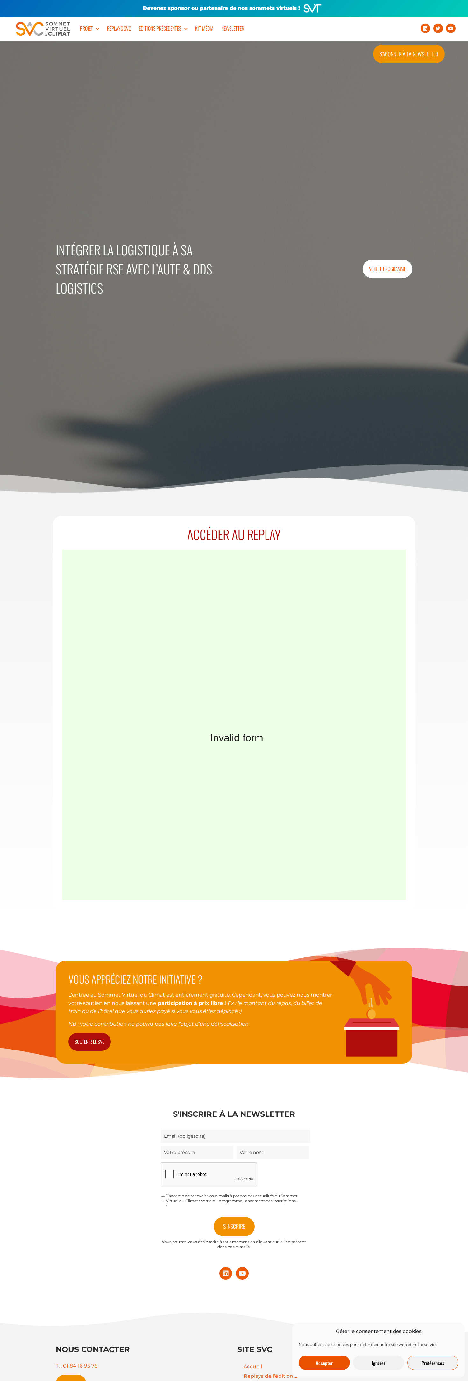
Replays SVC (119, 28)
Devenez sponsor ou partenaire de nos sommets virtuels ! (221, 8)
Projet (86, 28)
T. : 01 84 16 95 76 (76, 1366)
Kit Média (204, 28)
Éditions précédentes (160, 28)
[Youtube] (451, 28)
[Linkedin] (425, 28)
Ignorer (378, 1362)
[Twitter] (438, 28)
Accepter (324, 1362)
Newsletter (232, 28)
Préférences (433, 1362)
